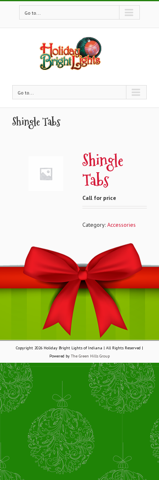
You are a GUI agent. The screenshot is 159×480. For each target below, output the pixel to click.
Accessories (121, 224)
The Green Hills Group (90, 356)
